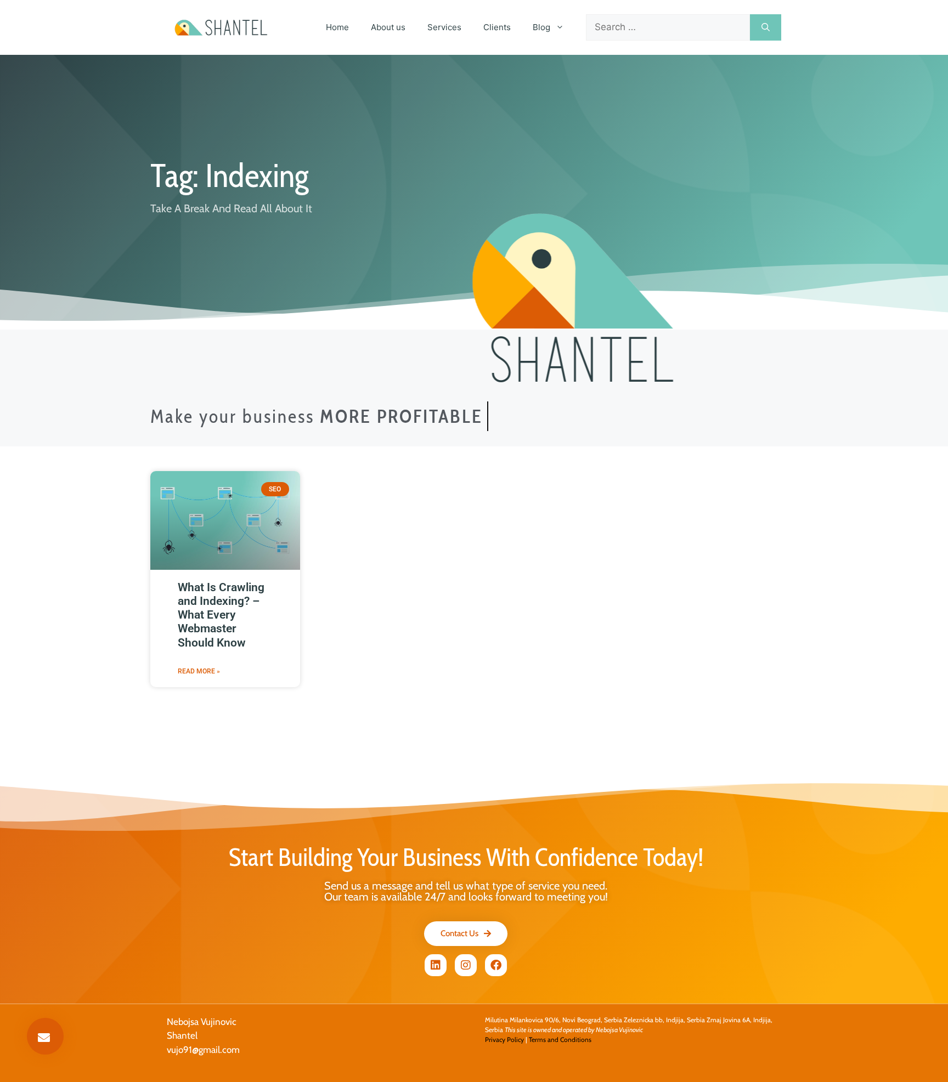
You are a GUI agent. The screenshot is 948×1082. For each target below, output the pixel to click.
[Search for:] (668, 27)
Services (444, 27)
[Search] (765, 27)
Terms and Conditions (560, 1039)
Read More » (199, 671)
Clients (497, 27)
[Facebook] (496, 965)
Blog (541, 27)
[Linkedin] (436, 965)
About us (388, 27)
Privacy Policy (504, 1039)
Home (337, 27)
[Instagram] (466, 965)
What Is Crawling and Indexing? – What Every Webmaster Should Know (221, 615)
